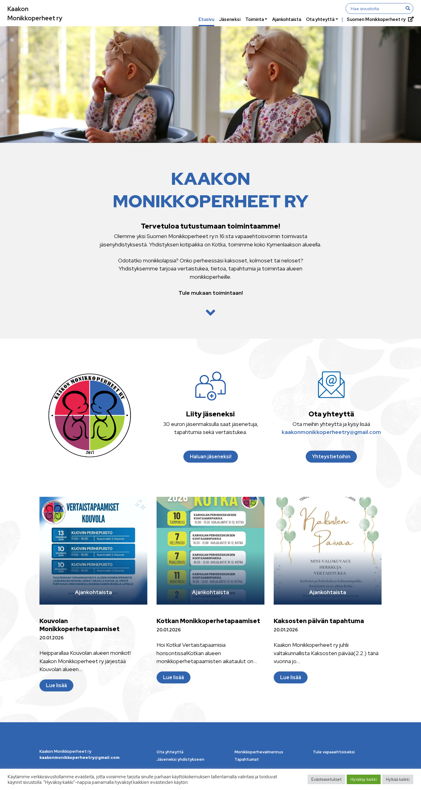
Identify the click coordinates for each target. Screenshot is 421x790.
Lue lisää (56, 685)
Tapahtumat (247, 759)
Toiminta (254, 19)
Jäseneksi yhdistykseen (180, 759)
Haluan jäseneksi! (210, 456)
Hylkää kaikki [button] (398, 779)
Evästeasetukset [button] (326, 779)
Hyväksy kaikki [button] (363, 779)
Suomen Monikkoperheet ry (376, 19)
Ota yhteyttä (320, 19)
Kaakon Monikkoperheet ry (34, 13)
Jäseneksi (229, 19)
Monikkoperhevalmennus (259, 752)
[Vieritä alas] (210, 312)
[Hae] (407, 8)
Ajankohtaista (286, 19)
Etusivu (206, 19)
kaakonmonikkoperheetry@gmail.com (331, 432)
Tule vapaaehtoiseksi (334, 752)
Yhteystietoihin (331, 456)
